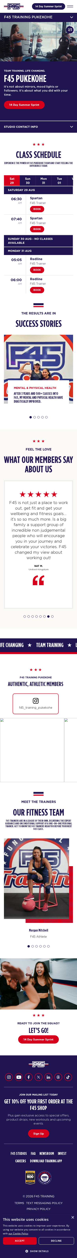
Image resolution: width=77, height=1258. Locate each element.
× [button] (72, 1217)
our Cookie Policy (18, 1233)
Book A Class (18, 105)
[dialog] (38, 1235)
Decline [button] (56, 1240)
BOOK (37, 209)
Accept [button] (19, 1240)
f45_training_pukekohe (35, 707)
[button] (38, 1251)
